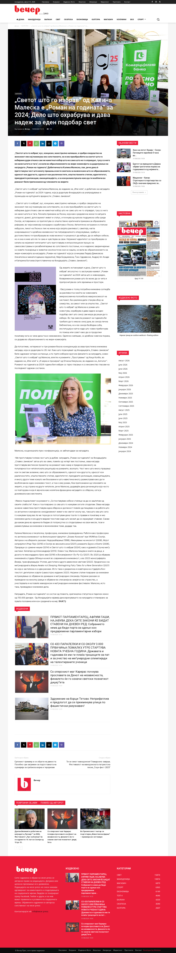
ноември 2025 (125, 397)
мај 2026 (123, 373)
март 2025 (124, 430)
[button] (158, 19)
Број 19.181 (139, 279)
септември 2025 (126, 406)
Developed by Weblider (152, 950)
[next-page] (20, 848)
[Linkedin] (42, 143)
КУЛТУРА (24, 26)
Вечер (27, 129)
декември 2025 (126, 393)
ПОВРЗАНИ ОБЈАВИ (26, 802)
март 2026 (124, 381)
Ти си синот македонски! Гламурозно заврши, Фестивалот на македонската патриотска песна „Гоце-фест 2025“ (88, 764)
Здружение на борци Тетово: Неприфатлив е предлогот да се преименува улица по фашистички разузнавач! (79, 702)
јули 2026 (123, 364)
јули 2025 (123, 414)
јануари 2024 (125, 451)
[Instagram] (156, 2)
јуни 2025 (123, 418)
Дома (17, 26)
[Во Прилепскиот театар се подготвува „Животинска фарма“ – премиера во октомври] (95, 818)
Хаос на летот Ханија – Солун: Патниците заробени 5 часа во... (147, 153)
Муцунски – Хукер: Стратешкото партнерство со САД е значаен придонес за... (147, 180)
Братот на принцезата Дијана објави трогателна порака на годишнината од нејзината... (147, 166)
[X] (159, 2)
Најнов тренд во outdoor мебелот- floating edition (139, 335)
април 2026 (124, 377)
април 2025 (124, 426)
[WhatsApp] (36, 143)
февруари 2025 (126, 434)
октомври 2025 (126, 401)
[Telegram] (55, 143)
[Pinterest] (30, 143)
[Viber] (61, 143)
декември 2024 (126, 443)
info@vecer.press (40, 911)
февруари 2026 (126, 385)
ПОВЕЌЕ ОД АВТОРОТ (52, 802)
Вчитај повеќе (138, 192)
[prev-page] (16, 848)
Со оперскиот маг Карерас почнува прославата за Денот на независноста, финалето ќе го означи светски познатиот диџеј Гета (61, 836)
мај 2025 (123, 422)
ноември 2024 (125, 447)
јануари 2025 (125, 439)
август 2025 (124, 410)
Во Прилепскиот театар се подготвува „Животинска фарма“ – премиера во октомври (95, 834)
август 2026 (124, 360)
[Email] (49, 143)
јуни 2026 (123, 368)
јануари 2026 (125, 389)
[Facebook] (152, 2)
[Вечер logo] (37, 10)
